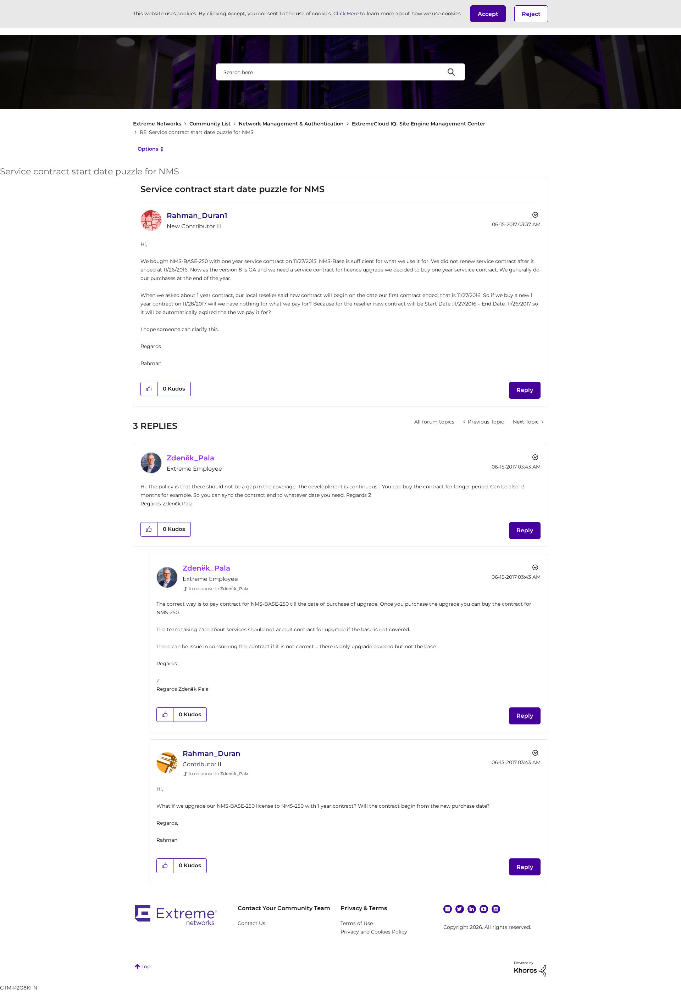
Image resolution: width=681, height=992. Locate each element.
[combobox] (340, 71)
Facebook (447, 909)
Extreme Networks (157, 124)
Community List (210, 124)
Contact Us (251, 923)
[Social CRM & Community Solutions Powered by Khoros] (530, 968)
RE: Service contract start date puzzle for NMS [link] (197, 132)
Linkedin (471, 909)
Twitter (459, 909)
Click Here (346, 13)
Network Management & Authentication (291, 124)
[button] (488, 13)
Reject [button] (531, 14)
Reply (524, 390)
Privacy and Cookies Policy (373, 932)
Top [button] (146, 966)
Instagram (496, 909)
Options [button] (148, 149)
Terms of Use (356, 923)
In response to (218, 588)
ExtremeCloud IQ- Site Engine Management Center (418, 124)
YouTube (484, 909)
